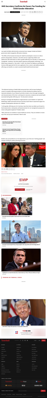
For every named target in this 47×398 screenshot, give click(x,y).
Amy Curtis (4, 246)
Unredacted (3, 368)
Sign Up (43, 390)
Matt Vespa (4, 217)
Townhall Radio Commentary (5, 371)
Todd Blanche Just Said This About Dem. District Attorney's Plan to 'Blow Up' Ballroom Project (21, 272)
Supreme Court (19, 359)
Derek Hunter (34, 349)
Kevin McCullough (34, 351)
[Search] (45, 1)
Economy (18, 353)
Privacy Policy (9, 394)
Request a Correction (19, 394)
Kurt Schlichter (34, 347)
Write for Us (18, 371)
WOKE (22, 173)
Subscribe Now (29, 189)
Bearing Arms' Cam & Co (5, 370)
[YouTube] (27, 340)
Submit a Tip (19, 370)
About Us (18, 364)
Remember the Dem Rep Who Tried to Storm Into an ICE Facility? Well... (16, 216)
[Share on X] (30, 12)
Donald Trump (19, 351)
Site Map (25, 394)
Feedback (13, 394)
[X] (20, 340)
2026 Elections (19, 347)
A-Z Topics (19, 344)
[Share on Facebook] (35, 12)
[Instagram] (23, 340)
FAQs (39, 340)
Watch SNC (33, 370)
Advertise (18, 366)
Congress (18, 349)
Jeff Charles (4, 274)
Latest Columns (3, 351)
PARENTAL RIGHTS (16, 173)
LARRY (2, 364)
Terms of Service (3, 394)
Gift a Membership (34, 366)
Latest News (3, 349)
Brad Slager (34, 353)
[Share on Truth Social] (33, 12)
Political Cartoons (4, 355)
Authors (2, 359)
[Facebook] (25, 340)
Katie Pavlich (6, 12)
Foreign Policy (19, 355)
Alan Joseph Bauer (35, 355)
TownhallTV (3, 357)
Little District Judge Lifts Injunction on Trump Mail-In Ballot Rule (15, 326)
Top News (2, 347)
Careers (18, 368)
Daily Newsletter (34, 368)
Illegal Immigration (19, 357)
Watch (2, 353)
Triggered (2, 366)
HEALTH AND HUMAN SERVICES (6, 173)
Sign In (35, 340)
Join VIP (43, 340)
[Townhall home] (5, 340)
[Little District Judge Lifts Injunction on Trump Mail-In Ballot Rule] (23, 312)
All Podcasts (3, 373)
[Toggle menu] (2, 1)
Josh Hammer (34, 357)
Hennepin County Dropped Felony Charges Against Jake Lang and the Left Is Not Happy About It (21, 244)
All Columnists (34, 359)
